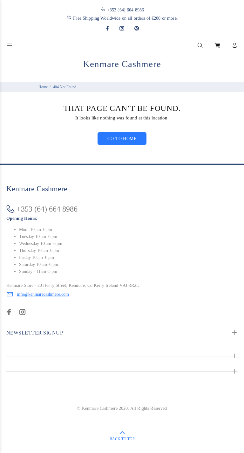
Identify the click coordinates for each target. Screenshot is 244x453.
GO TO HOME (122, 138)
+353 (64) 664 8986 (125, 10)
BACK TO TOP (122, 439)
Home (43, 87)
